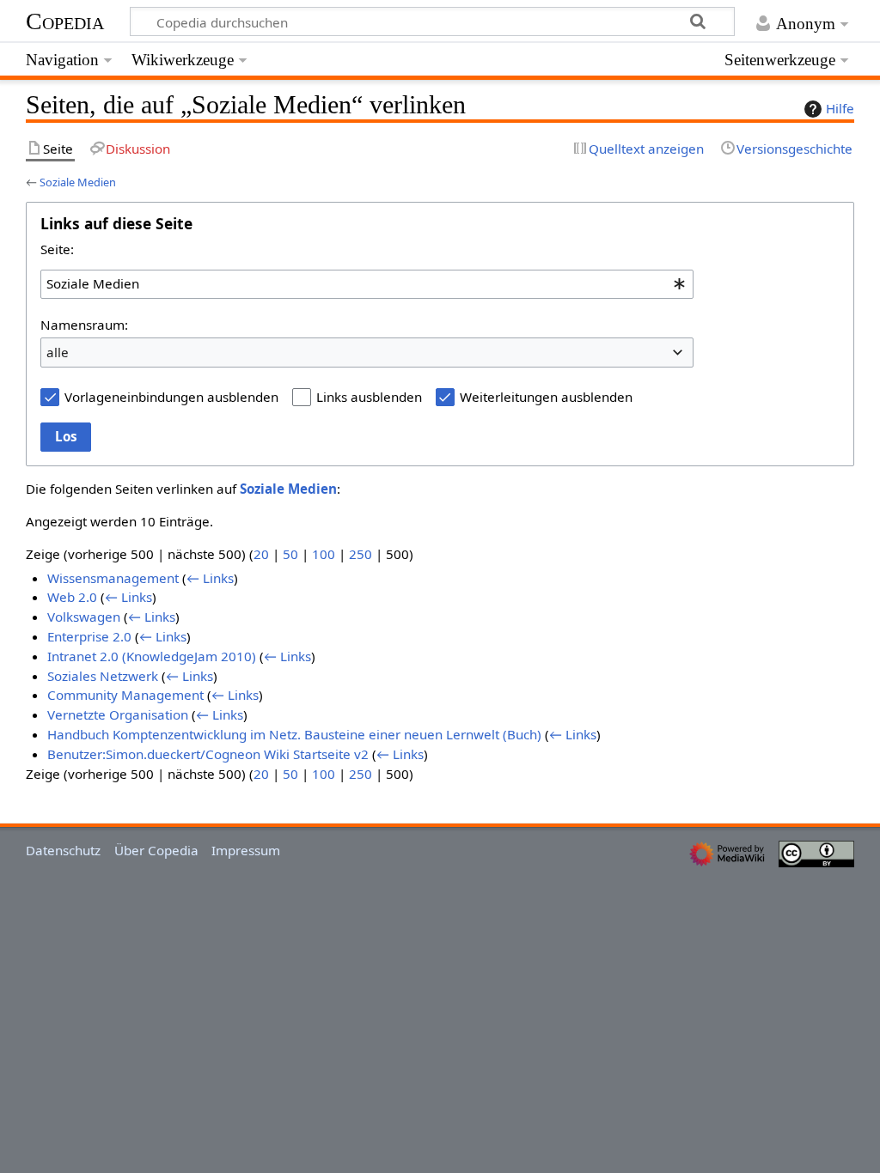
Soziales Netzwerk (102, 675)
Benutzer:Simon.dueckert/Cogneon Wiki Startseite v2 (208, 754)
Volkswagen (83, 616)
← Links (210, 577)
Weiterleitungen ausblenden (546, 396)
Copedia (65, 21)
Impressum (245, 850)
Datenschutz (63, 850)
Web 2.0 (72, 596)
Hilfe (840, 108)
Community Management (125, 694)
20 (261, 553)
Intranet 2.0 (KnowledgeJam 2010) (151, 656)
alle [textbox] (57, 352)
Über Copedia (156, 850)
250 (360, 553)
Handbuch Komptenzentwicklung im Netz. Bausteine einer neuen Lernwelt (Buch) (294, 734)
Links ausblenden (369, 396)
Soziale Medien (78, 182)
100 (323, 553)
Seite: (57, 249)
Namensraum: (84, 324)
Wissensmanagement (113, 577)
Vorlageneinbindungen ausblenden (171, 396)
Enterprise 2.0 (89, 636)
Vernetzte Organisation (117, 714)
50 (290, 553)
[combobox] (367, 284)
